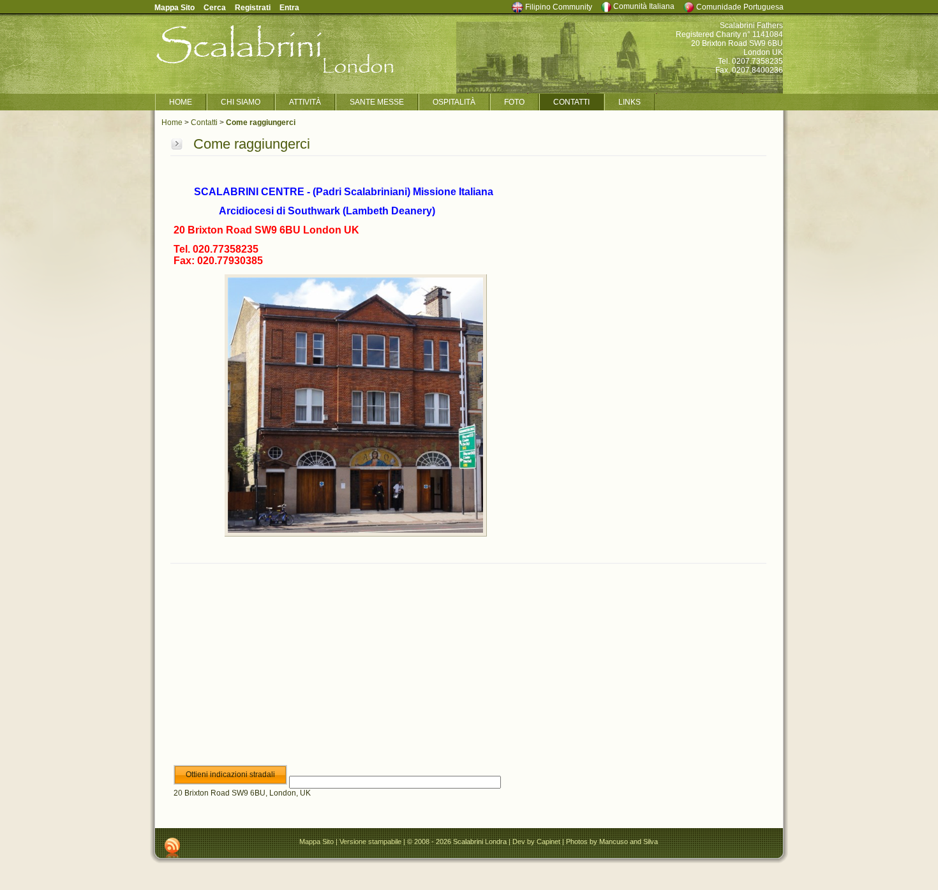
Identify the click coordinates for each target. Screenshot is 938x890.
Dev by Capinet (537, 841)
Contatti (204, 122)
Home (171, 122)
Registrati (253, 7)
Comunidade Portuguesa (739, 7)
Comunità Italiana (642, 6)
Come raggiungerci (260, 122)
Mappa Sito (316, 841)
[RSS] (172, 848)
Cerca (215, 7)
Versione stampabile (370, 841)
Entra (289, 7)
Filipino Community (557, 7)
